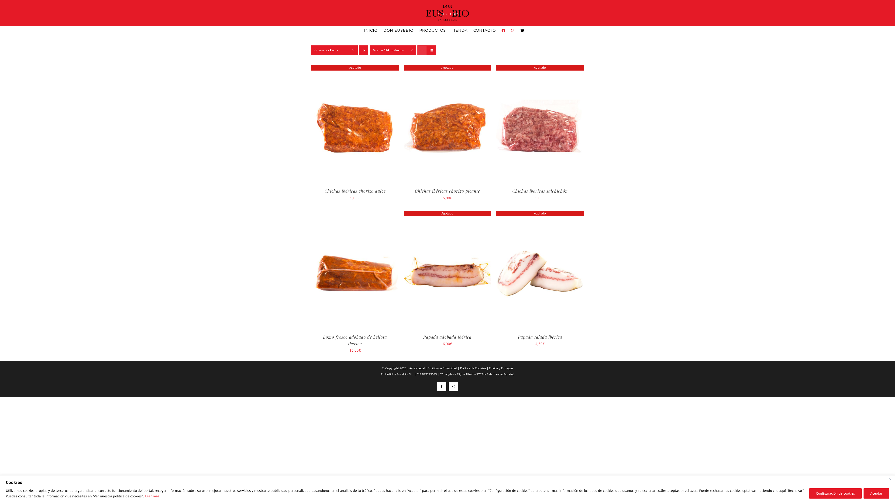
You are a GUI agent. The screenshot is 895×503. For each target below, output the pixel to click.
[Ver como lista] (431, 50)
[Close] (890, 479)
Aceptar (876, 493)
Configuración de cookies (835, 493)
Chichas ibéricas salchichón (540, 191)
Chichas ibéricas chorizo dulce (355, 191)
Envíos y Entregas (501, 368)
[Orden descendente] (363, 50)
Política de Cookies (473, 368)
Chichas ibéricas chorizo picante (447, 191)
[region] (447, 489)
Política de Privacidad (442, 368)
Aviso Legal (417, 368)
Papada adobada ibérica (447, 337)
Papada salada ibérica (540, 337)
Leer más (152, 496)
